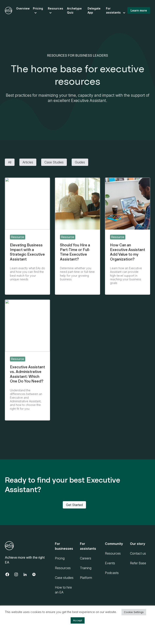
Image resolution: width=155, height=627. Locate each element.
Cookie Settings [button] (134, 612)
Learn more (139, 10)
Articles (28, 162)
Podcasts (112, 573)
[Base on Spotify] (35, 574)
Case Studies (54, 162)
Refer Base (138, 563)
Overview (23, 8)
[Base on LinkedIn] (27, 574)
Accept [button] (77, 620)
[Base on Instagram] (18, 574)
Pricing (38, 8)
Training (85, 568)
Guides (80, 162)
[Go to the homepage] (8, 10)
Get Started (74, 505)
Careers (85, 558)
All (9, 162)
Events (110, 563)
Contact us (138, 553)
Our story (137, 544)
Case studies (64, 578)
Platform (86, 578)
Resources (55, 8)
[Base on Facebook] (9, 574)
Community (114, 544)
